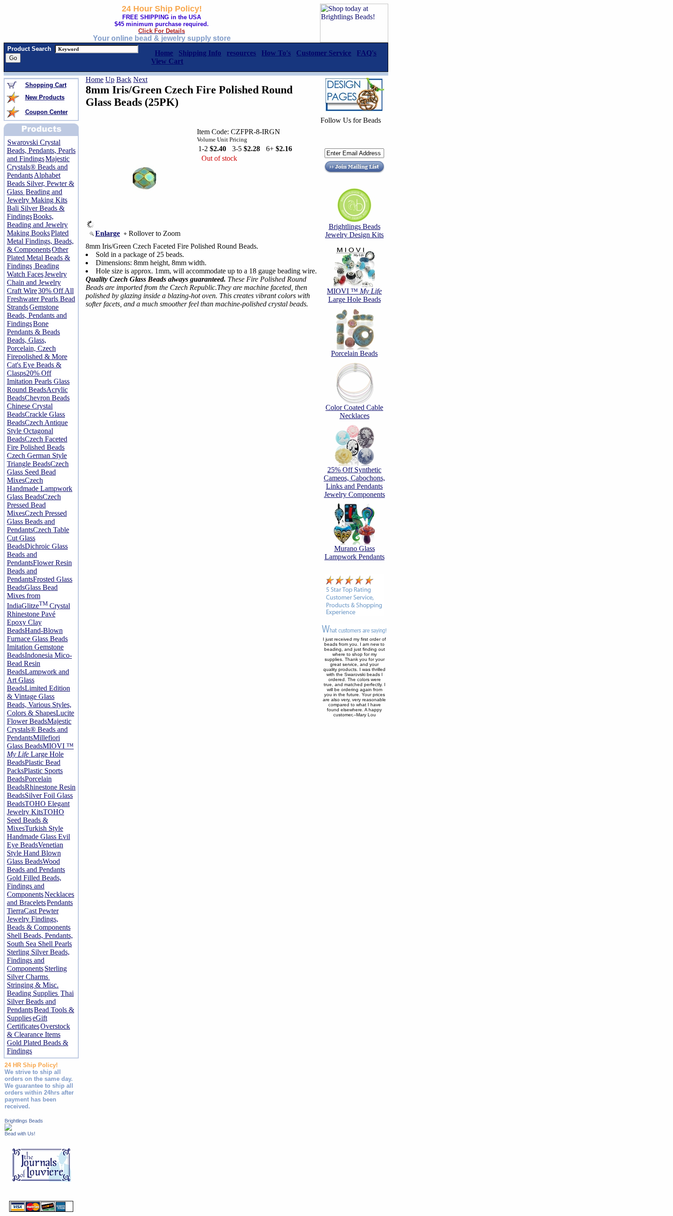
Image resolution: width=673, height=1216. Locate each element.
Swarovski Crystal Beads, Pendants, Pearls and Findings (41, 150)
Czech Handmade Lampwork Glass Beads (39, 488)
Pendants (60, 902)
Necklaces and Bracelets (40, 898)
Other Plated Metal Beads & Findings (38, 257)
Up (109, 79)
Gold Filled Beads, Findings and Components (34, 886)
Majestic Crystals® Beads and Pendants (38, 167)
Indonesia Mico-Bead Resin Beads (39, 663)
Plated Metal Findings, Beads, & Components (40, 241)
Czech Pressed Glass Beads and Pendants (37, 521)
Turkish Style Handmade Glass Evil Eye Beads (38, 836)
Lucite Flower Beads (40, 717)
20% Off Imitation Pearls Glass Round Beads (38, 381)
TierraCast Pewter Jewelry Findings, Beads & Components (39, 919)
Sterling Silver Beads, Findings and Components (38, 960)
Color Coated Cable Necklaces (354, 412)
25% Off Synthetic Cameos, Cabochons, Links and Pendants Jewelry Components (354, 482)
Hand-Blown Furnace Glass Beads (37, 635)
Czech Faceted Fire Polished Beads (37, 443)
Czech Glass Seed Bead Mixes (38, 472)
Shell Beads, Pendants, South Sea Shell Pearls (40, 940)
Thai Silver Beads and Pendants (40, 1001)
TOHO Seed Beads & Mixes (35, 820)
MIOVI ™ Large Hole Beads (40, 754)
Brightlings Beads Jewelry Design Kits (354, 231)
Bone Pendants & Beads (33, 328)
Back (123, 79)
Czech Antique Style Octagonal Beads (37, 431)
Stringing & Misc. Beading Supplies (33, 989)
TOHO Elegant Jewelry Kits (38, 808)
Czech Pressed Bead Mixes (34, 505)
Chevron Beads (47, 398)
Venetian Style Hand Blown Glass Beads (35, 853)
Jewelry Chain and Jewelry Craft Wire (37, 282)
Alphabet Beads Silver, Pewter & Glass (40, 183)
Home (94, 79)
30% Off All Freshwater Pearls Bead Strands (41, 299)
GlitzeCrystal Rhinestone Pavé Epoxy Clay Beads (38, 618)
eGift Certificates (27, 1022)
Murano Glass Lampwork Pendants (355, 553)
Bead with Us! (20, 1133)
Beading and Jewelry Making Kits (37, 196)
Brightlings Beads (24, 1120)
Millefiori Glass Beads (33, 742)
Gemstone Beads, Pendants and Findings (37, 315)
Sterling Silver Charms (37, 973)
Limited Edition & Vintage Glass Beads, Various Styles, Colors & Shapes (39, 700)
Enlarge (107, 233)
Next (140, 79)
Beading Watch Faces (33, 270)
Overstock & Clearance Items (38, 1030)
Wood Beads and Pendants (36, 865)
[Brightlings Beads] (8, 1128)
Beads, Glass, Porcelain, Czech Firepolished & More (37, 348)
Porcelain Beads (354, 353)
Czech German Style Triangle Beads (37, 460)
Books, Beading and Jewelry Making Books (37, 225)
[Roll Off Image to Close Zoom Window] (144, 225)
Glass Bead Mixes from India (32, 596)
